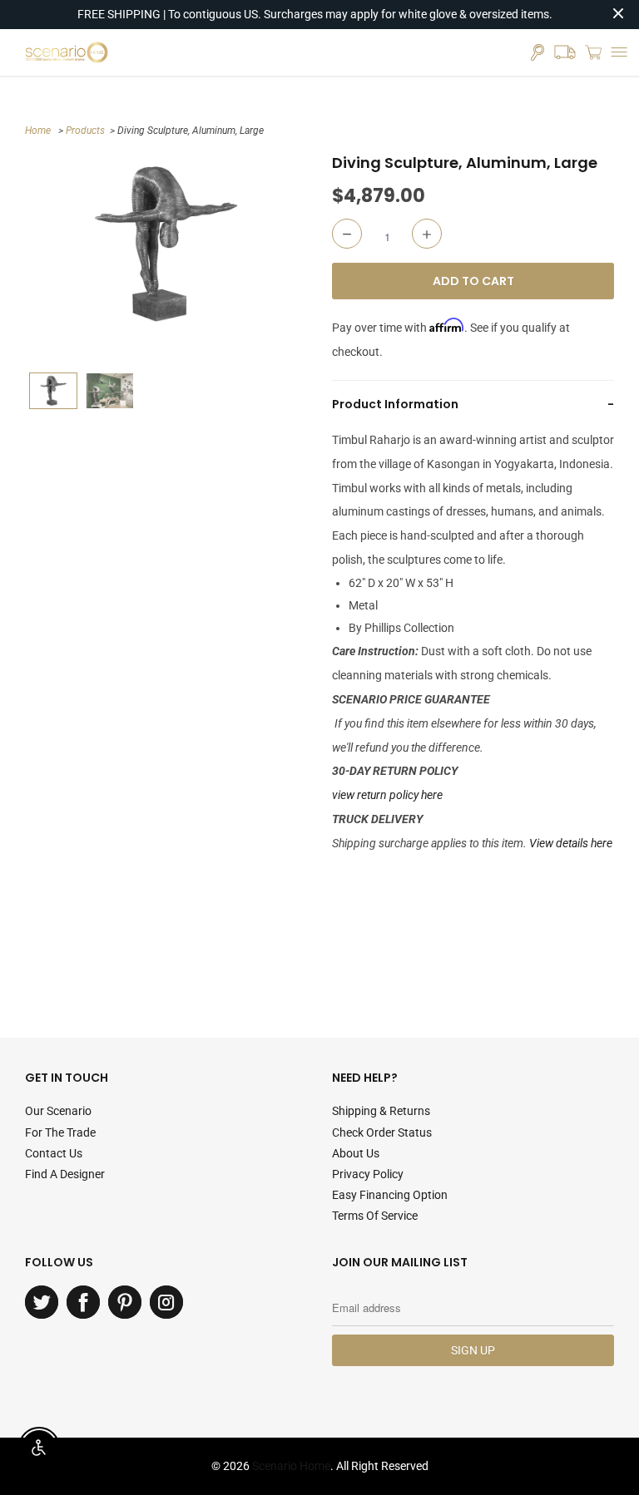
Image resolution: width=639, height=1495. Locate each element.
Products (85, 130)
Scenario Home (291, 1466)
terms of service (375, 1215)
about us (355, 1153)
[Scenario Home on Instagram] (166, 1302)
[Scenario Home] (66, 52)
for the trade (60, 1132)
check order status (382, 1132)
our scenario (58, 1111)
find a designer (65, 1174)
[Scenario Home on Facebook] (83, 1302)
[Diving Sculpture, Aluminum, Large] (166, 244)
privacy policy (368, 1174)
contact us (53, 1153)
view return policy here (387, 795)
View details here (570, 843)
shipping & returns (381, 1111)
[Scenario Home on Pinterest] (124, 1302)
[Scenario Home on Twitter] (41, 1302)
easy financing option (390, 1194)
